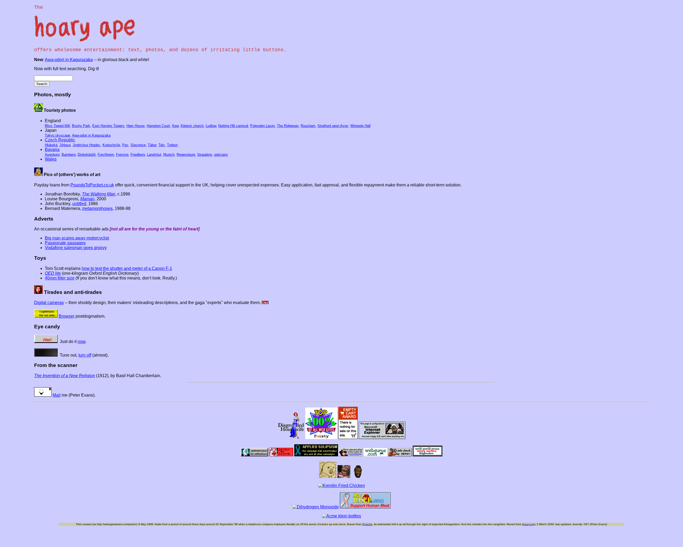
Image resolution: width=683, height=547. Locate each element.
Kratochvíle (111, 145)
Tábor (152, 145)
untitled (79, 203)
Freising (122, 155)
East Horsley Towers (108, 126)
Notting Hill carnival (233, 126)
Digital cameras (49, 302)
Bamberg (69, 155)
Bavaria (52, 149)
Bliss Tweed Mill (57, 126)
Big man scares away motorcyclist (77, 238)
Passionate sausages (65, 243)
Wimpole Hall (360, 126)
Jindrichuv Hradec (86, 145)
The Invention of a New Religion (64, 375)
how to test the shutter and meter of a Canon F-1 (127, 268)
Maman (87, 199)
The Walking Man (98, 194)
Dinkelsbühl (87, 155)
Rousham (308, 126)
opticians (221, 155)
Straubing (204, 155)
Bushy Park (81, 126)
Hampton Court (158, 126)
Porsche (367, 524)
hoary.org (528, 524)
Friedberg (137, 155)
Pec (125, 145)
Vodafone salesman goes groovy (76, 247)
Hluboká (51, 145)
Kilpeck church (192, 126)
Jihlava (64, 145)
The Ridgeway (288, 126)
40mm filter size (59, 278)
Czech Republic (60, 140)
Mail (57, 395)
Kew (175, 126)
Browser (66, 316)
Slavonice (138, 145)
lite (53, 273)
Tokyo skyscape (57, 135)
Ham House (135, 126)
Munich (168, 155)
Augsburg (52, 155)
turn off (84, 355)
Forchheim (106, 155)
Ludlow (211, 126)
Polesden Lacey (262, 126)
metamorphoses (97, 208)
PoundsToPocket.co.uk (92, 185)
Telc (161, 145)
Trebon (172, 145)
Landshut (154, 155)
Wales (51, 159)
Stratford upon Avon (332, 126)
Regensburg (186, 155)
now (81, 341)
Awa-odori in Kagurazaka (69, 59)
